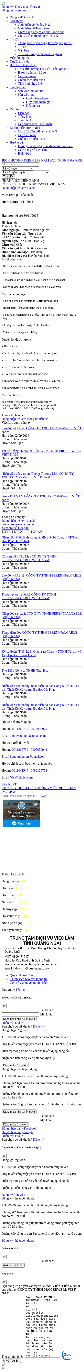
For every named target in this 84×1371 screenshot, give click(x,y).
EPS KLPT (9, 784)
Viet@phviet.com (21, 777)
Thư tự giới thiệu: (13, 1356)
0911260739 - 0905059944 (29, 749)
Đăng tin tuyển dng (14, 10)
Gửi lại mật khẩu (13, 1265)
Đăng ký (7, 6)
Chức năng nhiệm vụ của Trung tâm (41, 32)
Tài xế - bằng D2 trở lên (17, 451)
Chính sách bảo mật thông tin (29, 979)
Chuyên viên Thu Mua (16, 556)
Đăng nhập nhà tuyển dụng (19, 1018)
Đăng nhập (22, 6)
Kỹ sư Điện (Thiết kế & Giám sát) (24, 651)
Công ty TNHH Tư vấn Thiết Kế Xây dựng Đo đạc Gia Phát (40, 687)
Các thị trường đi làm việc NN (37, 131)
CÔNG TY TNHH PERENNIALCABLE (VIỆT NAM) (29, 558)
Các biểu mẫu (27, 76)
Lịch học (23, 113)
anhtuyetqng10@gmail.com (28, 735)
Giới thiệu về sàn (37, 98)
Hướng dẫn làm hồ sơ (32, 72)
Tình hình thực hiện (30, 83)
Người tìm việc (19, 61)
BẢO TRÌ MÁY (12, 496)
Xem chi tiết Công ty (15, 528)
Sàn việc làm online (30, 91)
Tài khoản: (47, 1010)
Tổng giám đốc (11, 632)
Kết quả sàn (33, 105)
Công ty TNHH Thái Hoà (32, 670)
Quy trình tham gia (38, 102)
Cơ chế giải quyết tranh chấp (28, 982)
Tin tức (14, 39)
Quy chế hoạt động (22, 975)
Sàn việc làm (18, 87)
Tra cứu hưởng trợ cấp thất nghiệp (40, 54)
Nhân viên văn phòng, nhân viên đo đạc (27, 686)
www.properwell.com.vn (18, 524)
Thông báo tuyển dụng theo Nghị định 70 (45, 43)
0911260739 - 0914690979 (29, 728)
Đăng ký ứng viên (13, 1194)
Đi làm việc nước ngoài (25, 127)
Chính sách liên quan (31, 80)
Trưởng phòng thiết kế (16, 594)
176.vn (20, 989)
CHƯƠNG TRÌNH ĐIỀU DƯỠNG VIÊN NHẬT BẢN (39, 788)
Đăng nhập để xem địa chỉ (18, 188)
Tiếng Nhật (25, 120)
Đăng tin (35, 6)
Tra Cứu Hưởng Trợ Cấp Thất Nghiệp (42, 69)
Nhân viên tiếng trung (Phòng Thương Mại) (30, 473)
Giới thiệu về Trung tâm (33, 28)
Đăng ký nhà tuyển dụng (18, 1240)
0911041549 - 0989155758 (29, 770)
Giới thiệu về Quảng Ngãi (34, 24)
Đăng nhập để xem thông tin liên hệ (25, 419)
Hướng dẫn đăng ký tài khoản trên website (45, 146)
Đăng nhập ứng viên (15, 1065)
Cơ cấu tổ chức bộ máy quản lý (38, 35)
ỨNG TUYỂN (11, 1360)
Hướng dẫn (17, 142)
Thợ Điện (8, 670)
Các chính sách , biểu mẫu (35, 124)
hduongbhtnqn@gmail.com (27, 756)
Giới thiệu (16, 21)
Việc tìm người (19, 57)
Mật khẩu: (46, 1014)
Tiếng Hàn (25, 116)
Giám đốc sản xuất (14, 613)
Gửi (44, 795)
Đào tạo (15, 109)
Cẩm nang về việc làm (32, 149)
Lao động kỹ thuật (13, 428)
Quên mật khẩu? (12, 1022)
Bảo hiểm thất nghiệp (23, 65)
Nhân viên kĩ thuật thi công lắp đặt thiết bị (29, 537)
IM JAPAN (9, 791)
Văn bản (23, 50)
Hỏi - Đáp (24, 153)
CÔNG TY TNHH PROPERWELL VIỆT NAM (38, 475)
